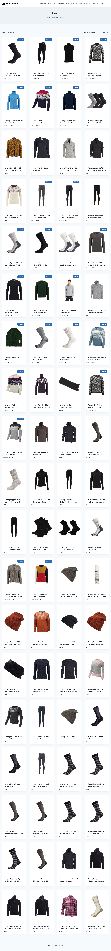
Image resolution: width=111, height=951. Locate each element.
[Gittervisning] (104, 32)
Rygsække (60, 3)
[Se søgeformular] (107, 3)
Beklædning (44, 3)
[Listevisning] (107, 32)
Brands (95, 3)
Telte (67, 3)
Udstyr (88, 3)
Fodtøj (52, 3)
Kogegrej (82, 3)
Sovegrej (74, 3)
